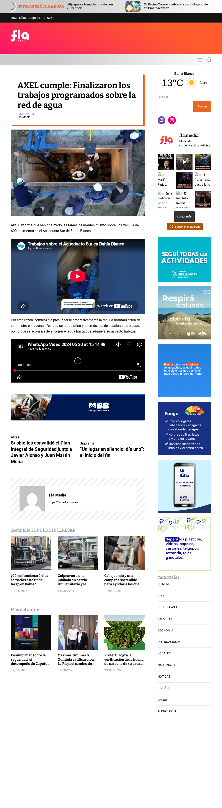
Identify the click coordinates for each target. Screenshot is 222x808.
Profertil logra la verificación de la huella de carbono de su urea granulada (124, 661)
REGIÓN (163, 688)
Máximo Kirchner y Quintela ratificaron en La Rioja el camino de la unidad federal (77, 661)
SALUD (162, 699)
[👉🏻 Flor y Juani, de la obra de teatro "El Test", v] (184, 162)
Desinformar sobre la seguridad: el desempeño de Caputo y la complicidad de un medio (30, 663)
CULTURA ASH (167, 607)
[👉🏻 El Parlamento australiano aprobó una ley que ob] (203, 180)
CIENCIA (163, 584)
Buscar (163, 97)
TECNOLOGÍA (167, 711)
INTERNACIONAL (169, 642)
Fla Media (24, 116)
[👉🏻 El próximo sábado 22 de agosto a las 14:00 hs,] (184, 180)
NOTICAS (164, 676)
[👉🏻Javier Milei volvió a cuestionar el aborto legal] (166, 162)
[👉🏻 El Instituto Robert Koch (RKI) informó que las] (184, 199)
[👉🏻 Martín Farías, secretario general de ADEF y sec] (166, 180)
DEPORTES (165, 618)
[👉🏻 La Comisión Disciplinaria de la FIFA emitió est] (203, 162)
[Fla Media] (32, 498)
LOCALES (164, 653)
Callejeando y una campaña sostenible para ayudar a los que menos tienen (121, 582)
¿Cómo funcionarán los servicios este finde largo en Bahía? (29, 580)
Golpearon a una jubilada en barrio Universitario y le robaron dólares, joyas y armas (77, 584)
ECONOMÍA (165, 630)
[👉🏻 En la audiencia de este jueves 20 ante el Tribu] (166, 199)
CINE (161, 595)
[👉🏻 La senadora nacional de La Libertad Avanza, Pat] (203, 199)
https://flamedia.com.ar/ (63, 502)
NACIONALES (167, 665)
